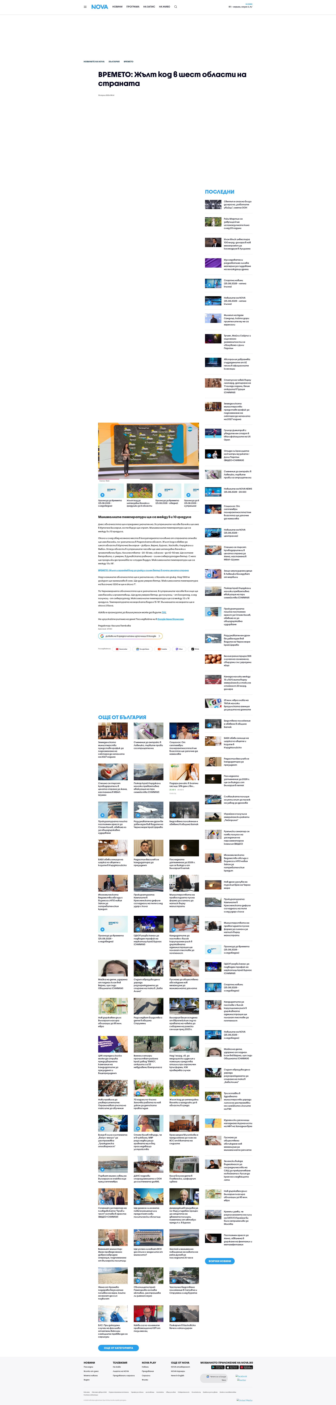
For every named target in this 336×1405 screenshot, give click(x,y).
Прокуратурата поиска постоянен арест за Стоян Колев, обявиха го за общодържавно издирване (112, 827)
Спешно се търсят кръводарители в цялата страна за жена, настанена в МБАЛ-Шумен (112, 789)
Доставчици (150, 1392)
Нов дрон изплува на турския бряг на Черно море (237, 885)
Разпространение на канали (119, 1392)
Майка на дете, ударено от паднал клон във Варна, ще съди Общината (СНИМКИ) (112, 983)
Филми (145, 1380)
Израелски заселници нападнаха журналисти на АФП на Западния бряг (238, 1123)
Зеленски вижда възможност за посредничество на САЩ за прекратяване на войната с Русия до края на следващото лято (237, 1170)
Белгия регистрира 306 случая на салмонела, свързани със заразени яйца (237, 661)
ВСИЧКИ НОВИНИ (220, 1261)
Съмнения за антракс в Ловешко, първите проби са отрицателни (148, 745)
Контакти (160, 1392)
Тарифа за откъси (137, 1392)
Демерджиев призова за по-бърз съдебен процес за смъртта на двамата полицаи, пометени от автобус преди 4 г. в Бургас (183, 1215)
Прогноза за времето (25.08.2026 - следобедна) (111, 938)
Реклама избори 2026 (99, 1392)
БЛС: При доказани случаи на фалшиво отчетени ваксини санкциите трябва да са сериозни (113, 1331)
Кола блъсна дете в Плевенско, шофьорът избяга (182, 1178)
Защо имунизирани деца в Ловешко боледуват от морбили (238, 573)
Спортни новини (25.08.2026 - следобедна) (233, 987)
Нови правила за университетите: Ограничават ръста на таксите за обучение (112, 1103)
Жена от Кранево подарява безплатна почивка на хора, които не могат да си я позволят (111, 1293)
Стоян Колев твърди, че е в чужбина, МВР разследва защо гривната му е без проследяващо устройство (148, 1141)
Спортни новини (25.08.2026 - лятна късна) (235, 283)
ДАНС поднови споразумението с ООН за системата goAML (148, 1178)
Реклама (87, 1392)
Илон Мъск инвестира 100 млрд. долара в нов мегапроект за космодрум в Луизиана (237, 244)
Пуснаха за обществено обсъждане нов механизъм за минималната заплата (183, 983)
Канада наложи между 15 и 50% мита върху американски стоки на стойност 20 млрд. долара (237, 682)
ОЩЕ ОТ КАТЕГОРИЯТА (118, 1347)
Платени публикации (91, 1395)
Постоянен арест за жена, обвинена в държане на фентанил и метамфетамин (238, 1240)
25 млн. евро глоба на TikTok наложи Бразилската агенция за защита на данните (237, 705)
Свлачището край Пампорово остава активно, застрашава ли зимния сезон (147, 1291)
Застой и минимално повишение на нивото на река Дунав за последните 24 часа (183, 1253)
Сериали (146, 1375)
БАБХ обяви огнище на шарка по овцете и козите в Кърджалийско (112, 862)
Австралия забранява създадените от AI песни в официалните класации (237, 364)
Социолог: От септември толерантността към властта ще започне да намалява (183, 748)
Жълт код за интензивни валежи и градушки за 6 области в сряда (183, 1102)
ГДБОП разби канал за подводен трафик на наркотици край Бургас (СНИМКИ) (148, 939)
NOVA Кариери (178, 1371)
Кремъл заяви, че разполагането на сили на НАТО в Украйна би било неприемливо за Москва (238, 1217)
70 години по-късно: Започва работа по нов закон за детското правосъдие (147, 1103)
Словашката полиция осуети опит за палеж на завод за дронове (237, 799)
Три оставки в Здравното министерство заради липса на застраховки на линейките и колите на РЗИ (237, 1101)
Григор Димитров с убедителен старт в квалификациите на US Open (237, 435)
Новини (117, 6)
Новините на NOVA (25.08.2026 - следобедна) (234, 1034)
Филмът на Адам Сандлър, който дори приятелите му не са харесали (236, 320)
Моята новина (91, 1375)
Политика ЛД (196, 1392)
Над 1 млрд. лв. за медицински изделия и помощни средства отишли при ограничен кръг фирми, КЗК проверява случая (182, 1062)
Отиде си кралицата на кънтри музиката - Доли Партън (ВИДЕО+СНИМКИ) (237, 455)
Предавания (148, 1371)
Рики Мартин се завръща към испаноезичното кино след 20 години (236, 223)
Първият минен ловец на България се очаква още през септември (112, 1178)
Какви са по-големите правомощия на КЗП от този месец (147, 1328)
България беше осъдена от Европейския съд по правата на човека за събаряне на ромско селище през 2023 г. (183, 1023)
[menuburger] (85, 6)
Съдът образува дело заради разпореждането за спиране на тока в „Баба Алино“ (148, 985)
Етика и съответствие (228, 1392)
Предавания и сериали (124, 1375)
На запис (149, 6)
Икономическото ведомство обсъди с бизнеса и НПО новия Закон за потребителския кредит (110, 901)
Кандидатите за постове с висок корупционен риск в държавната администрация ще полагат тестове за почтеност (181, 944)
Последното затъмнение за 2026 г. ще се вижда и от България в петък (182, 863)
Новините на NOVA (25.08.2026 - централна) (234, 532)
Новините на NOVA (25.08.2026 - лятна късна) (235, 300)
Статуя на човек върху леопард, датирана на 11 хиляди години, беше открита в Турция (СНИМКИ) (237, 386)
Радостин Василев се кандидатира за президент (146, 862)
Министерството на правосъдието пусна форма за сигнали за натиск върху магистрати (182, 900)
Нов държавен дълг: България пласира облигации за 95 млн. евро (110, 1021)
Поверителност (183, 1392)
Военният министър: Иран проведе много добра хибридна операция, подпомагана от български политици (112, 1255)
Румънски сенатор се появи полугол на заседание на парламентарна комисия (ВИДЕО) (237, 837)
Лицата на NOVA (121, 1371)
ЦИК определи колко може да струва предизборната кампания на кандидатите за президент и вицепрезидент (110, 1064)
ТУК (164, 612)
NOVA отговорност (180, 1367)
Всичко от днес (91, 1371)
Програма (132, 6)
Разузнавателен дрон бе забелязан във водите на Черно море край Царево (148, 824)
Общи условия (171, 1392)
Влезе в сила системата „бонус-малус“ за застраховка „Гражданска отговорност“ (112, 1140)
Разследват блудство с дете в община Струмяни (148, 1020)
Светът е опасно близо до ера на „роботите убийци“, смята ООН (237, 204)
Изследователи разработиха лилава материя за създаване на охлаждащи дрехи (237, 264)
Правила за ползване (210, 1392)
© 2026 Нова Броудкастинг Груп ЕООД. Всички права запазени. (105, 1400)
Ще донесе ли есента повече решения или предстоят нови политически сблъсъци (147, 1212)
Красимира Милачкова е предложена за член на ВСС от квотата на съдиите (183, 1139)
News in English (177, 1375)
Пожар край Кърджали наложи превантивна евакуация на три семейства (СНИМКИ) (147, 787)
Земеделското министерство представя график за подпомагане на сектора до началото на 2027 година (111, 749)
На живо (164, 6)
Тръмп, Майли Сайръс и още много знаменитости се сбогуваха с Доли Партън (237, 341)
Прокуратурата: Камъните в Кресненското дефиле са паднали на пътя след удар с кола (148, 900)
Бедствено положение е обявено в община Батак (183, 822)
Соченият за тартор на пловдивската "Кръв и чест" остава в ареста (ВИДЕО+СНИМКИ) (112, 1212)
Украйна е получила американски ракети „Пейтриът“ (236, 817)
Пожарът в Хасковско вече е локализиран (182, 1326)
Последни (88, 1367)
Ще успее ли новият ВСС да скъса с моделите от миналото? (148, 1252)
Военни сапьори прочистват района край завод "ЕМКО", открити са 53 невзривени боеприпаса (148, 1061)
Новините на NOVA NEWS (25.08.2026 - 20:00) (238, 490)
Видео (87, 1380)
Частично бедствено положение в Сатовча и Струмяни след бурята (183, 1290)
